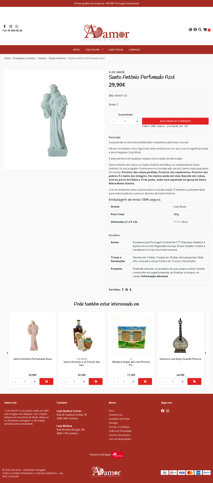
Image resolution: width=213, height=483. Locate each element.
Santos (42, 58)
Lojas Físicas (115, 49)
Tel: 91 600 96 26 (12, 30)
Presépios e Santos (24, 58)
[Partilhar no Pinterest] (126, 289)
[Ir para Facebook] (4, 26)
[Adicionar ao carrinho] (46, 381)
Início (76, 49)
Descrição (115, 137)
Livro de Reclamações (120, 439)
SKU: (111, 95)
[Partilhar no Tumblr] (130, 289)
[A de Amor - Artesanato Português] (106, 29)
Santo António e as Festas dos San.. (81, 363)
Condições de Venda (119, 418)
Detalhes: (114, 235)
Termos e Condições (119, 426)
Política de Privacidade (120, 430)
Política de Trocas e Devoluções (177, 261)
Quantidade (125, 114)
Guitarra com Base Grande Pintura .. (180, 360)
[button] (190, 30)
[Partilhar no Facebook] (122, 289)
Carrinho (134, 49)
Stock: (112, 104)
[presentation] (7, 353)
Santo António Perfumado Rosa (32, 359)
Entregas (113, 422)
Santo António (57, 58)
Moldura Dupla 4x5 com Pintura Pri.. (131, 363)
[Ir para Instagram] (11, 26)
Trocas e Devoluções (119, 434)
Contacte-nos (116, 414)
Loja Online (92, 49)
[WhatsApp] (17, 26)
